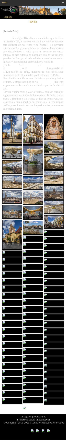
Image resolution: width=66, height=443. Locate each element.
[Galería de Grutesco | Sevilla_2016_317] (12, 303)
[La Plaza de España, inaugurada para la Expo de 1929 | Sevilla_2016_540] (54, 373)
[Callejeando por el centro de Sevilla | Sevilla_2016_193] (33, 267)
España (8, 16)
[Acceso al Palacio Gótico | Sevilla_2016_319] (12, 317)
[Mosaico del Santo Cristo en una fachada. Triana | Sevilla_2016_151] (54, 247)
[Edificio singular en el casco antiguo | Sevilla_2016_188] (12, 267)
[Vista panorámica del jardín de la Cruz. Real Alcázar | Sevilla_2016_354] (54, 310)
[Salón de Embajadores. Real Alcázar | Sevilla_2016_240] (33, 281)
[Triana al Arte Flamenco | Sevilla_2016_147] (33, 239)
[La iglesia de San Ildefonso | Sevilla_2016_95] (12, 212)
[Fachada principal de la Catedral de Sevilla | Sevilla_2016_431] (33, 351)
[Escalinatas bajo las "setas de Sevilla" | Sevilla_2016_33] (12, 152)
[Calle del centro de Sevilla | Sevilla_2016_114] (54, 222)
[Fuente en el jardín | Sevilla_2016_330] (33, 295)
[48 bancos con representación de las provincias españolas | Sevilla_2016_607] (12, 380)
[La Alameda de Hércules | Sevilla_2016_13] (12, 129)
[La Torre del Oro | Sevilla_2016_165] (33, 260)
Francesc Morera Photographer (33, 419)
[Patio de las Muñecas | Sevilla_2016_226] (54, 282)
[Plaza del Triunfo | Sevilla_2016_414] (54, 338)
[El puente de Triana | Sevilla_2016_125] (33, 228)
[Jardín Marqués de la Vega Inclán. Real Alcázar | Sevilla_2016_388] (12, 324)
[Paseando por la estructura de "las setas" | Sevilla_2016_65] (54, 177)
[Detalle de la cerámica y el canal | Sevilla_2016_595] (12, 394)
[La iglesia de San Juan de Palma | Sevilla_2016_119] (12, 235)
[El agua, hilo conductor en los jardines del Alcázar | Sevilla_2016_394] (54, 331)
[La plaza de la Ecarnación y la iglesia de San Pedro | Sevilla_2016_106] (33, 213)
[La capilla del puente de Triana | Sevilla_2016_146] (12, 254)
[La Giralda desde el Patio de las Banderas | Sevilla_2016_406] (33, 337)
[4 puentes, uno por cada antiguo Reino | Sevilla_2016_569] (54, 387)
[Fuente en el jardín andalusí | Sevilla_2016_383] (33, 330)
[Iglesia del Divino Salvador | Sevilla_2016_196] (54, 268)
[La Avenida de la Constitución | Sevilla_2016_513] (33, 372)
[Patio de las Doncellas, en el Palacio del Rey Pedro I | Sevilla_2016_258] (12, 282)
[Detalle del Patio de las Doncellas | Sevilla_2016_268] (33, 288)
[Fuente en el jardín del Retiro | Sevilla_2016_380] (33, 323)
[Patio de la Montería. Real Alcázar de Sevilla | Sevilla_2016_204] (33, 274)
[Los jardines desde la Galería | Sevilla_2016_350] (33, 316)
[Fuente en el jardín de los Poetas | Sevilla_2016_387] (12, 331)
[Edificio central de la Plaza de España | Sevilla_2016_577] (33, 400)
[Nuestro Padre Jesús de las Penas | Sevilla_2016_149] (33, 253)
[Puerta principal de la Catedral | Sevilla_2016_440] (54, 352)
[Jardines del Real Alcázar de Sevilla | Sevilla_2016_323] (54, 303)
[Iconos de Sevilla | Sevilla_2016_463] (12, 359)
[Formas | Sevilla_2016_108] (33, 160)
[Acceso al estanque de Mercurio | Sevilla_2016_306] (12, 296)
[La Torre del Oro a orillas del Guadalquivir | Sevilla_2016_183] (54, 261)
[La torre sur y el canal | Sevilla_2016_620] (12, 401)
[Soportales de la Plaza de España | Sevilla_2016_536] (12, 373)
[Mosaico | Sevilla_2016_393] (54, 324)
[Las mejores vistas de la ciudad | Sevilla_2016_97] (33, 183)
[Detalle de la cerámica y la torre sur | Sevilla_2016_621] (54, 401)
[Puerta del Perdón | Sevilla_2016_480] (12, 366)
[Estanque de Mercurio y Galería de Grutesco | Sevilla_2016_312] (54, 296)
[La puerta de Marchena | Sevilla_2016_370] (54, 317)
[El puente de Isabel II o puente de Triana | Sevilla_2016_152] (54, 254)
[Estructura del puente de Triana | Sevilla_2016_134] (54, 233)
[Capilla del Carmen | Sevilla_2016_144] (33, 246)
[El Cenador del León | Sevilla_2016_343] (12, 310)
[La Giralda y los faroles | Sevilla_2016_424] (54, 345)
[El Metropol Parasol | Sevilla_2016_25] (54, 148)
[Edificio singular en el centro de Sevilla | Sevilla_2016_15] (33, 129)
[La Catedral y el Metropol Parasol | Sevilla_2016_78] (33, 198)
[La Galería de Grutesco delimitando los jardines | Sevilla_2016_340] (33, 309)
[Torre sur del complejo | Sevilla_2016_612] (54, 394)
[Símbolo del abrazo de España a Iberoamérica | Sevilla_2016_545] (33, 379)
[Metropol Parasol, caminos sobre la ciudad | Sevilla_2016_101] (54, 207)
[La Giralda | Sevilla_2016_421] (12, 345)
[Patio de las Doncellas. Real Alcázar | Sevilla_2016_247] (54, 275)
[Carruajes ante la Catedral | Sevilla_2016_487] (54, 366)
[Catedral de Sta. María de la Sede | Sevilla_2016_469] (54, 359)
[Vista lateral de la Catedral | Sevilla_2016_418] (33, 344)
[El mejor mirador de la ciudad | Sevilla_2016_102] (54, 163)
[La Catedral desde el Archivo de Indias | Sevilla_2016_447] (33, 358)
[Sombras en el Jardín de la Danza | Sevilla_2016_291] (12, 288)
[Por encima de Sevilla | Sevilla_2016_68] (12, 182)
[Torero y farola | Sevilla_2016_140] (54, 240)
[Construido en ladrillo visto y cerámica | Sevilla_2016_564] (33, 386)
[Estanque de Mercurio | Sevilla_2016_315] (33, 302)
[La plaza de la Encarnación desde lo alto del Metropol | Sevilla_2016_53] (12, 167)
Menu (4, 2)
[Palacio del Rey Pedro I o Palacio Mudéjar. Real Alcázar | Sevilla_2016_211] (12, 275)
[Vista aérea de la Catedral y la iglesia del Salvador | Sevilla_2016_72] (12, 197)
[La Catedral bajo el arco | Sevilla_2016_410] (12, 338)
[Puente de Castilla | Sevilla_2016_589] (33, 393)
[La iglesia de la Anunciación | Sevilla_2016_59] (54, 192)
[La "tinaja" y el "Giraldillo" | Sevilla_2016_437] (12, 352)
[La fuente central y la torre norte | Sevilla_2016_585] (12, 387)
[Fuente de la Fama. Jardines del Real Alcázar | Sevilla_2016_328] (54, 289)
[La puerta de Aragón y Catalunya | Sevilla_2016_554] (54, 380)
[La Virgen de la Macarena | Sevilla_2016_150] (54, 127)
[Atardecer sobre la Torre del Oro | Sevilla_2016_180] (12, 260)
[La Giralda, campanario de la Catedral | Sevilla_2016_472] (33, 365)
